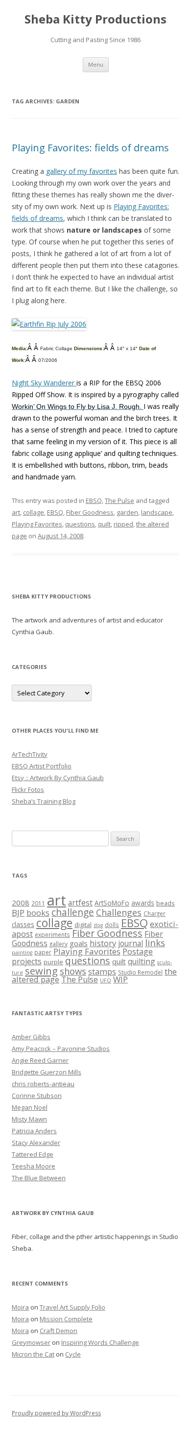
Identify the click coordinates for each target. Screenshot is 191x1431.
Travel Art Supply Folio (72, 1307)
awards (142, 903)
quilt (104, 524)
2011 (38, 903)
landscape (156, 512)
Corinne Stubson (37, 1095)
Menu (95, 64)
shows (73, 971)
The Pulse (119, 500)
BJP (18, 912)
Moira (20, 1307)
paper (42, 952)
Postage (137, 951)
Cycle (73, 1354)
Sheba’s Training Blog (43, 801)
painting (22, 952)
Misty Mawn (29, 1119)
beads (165, 903)
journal (130, 943)
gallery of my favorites (81, 171)
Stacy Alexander (36, 1142)
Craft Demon (58, 1330)
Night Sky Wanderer (44, 382)
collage (33, 512)
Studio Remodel (140, 972)
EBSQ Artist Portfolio (42, 766)
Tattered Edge (32, 1154)
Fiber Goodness (90, 512)
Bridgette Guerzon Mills (46, 1072)
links (155, 942)
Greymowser (31, 1342)
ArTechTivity (30, 754)
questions (80, 524)
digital (83, 924)
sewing (41, 971)
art (16, 512)
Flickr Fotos (28, 789)
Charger (154, 913)
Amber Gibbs (31, 1036)
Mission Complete (66, 1318)
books (37, 912)
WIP (120, 979)
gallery (58, 944)
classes (23, 924)
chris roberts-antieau (43, 1083)
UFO (105, 980)
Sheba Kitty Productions (95, 19)
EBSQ (94, 500)
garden (127, 512)
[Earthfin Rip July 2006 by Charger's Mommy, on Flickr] (49, 324)
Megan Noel (30, 1107)
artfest (80, 902)
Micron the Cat (33, 1354)
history (103, 943)
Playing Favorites (37, 524)
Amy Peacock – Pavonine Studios (61, 1048)
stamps (102, 971)
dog (98, 925)
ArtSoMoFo (112, 903)
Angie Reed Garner (40, 1060)
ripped (123, 524)
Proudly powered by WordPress (56, 1413)
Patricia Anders (34, 1130)
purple (53, 961)
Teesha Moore (33, 1166)
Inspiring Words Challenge (100, 1342)
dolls (112, 925)
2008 (20, 902)
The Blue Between (39, 1177)
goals (79, 943)
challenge (72, 912)
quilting (141, 961)
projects (27, 961)
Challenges (119, 912)
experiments (52, 934)
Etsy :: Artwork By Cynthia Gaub (58, 777)
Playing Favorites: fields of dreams (90, 147)
